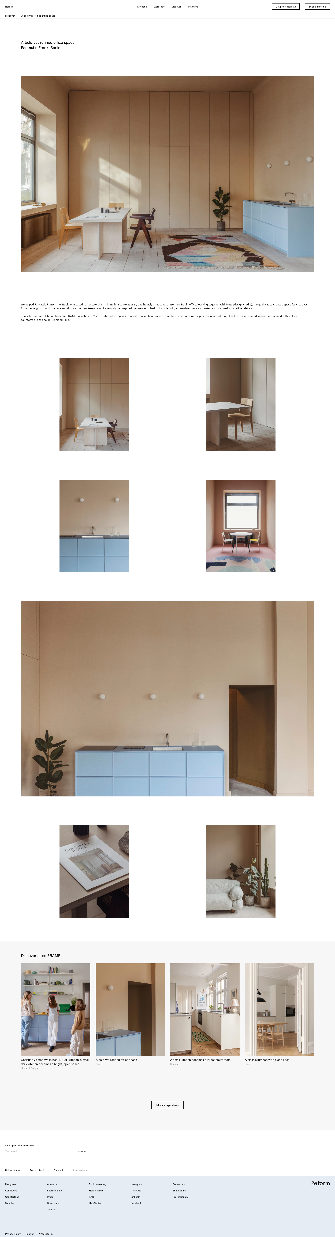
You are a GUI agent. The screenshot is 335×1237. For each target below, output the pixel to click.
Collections (11, 1190)
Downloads (53, 1203)
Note (229, 304)
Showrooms (179, 1190)
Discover (10, 15)
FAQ (91, 1196)
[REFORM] (320, 1183)
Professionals (180, 1196)
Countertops (12, 1196)
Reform (9, 6)
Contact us (179, 1184)
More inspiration (167, 1105)
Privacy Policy (13, 1233)
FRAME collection (78, 316)
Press (50, 1196)
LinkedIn (135, 1196)
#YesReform (46, 1233)
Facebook (136, 1203)
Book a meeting (97, 1184)
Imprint (30, 1233)
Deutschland (37, 1170)
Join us (51, 1209)
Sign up (82, 1151)
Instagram (136, 1184)
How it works (96, 1190)
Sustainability (54, 1190)
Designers (10, 1184)
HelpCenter (95, 1203)
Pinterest (136, 1190)
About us (52, 1184)
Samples (9, 1203)
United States (12, 1170)
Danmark (59, 1170)
